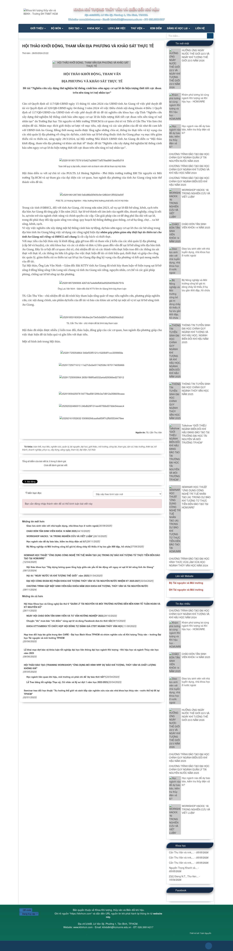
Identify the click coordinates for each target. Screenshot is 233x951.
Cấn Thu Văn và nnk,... (181, 852)
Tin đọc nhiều (183, 603)
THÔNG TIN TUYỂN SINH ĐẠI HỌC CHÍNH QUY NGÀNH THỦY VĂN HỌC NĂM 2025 (196, 389)
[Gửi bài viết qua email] (149, 53)
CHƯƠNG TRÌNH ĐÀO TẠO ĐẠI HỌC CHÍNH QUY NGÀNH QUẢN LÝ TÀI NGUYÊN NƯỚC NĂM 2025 (189, 157)
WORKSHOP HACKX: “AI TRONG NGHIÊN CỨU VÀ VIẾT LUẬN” (196, 193)
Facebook (181, 890)
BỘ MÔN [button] (56, 28)
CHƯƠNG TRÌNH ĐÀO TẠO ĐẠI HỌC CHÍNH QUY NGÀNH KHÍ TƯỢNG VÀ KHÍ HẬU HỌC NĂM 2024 (189, 169)
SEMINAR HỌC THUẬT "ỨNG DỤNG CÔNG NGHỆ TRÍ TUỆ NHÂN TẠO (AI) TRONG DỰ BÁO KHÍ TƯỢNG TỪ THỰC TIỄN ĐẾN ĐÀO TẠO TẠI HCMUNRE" (196, 497)
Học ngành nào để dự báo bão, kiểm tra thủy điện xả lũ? (196, 129)
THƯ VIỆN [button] (137, 28)
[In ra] (154, 53)
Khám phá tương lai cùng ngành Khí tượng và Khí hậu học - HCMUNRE (195, 98)
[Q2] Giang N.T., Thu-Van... (183, 876)
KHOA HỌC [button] (94, 28)
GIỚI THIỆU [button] (37, 28)
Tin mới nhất (182, 43)
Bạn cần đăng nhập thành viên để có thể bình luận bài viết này (58, 503)
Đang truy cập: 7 (30, 913)
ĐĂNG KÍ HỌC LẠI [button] (177, 28)
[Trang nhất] (23, 28)
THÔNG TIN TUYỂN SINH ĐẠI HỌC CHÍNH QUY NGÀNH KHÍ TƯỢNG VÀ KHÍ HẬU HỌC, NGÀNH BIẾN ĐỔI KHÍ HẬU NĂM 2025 (196, 333)
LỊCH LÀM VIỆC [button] (117, 28)
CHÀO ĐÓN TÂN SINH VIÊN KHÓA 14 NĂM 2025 (196, 225)
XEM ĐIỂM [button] (156, 28)
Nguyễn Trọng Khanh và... (183, 867)
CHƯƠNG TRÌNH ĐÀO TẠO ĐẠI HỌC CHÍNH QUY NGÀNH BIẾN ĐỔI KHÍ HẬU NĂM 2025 (189, 181)
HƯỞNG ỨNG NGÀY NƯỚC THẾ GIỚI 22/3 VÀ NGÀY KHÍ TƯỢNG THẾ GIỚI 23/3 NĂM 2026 (195, 55)
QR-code (26, 909)
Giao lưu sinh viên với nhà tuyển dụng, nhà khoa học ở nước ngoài (196, 252)
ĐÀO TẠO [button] (74, 28)
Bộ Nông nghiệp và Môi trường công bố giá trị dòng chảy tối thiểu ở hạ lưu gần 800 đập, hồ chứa (196, 285)
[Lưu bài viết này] (159, 53)
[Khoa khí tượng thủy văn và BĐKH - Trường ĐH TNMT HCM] (38, 11)
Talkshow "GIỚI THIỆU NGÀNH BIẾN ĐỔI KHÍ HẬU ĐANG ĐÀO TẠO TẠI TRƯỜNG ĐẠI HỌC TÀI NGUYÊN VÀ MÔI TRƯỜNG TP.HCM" (195, 434)
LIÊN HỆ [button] (200, 28)
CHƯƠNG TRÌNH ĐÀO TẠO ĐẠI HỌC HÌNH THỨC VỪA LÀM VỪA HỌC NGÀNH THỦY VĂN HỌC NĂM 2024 (189, 562)
